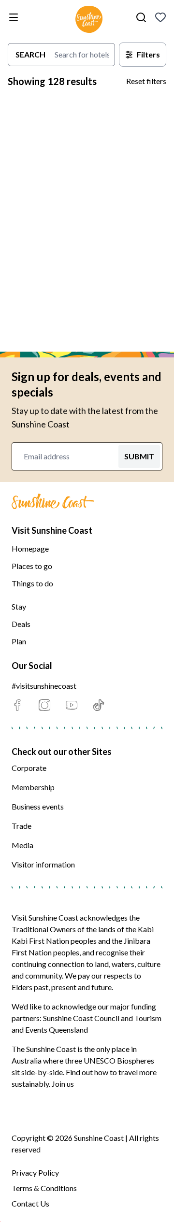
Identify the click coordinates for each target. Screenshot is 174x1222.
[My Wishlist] (160, 17)
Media (22, 845)
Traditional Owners (44, 929)
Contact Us (30, 1203)
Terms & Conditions (44, 1188)
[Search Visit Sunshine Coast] (141, 17)
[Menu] (15, 17)
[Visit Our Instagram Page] (44, 705)
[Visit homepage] (88, 21)
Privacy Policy (35, 1172)
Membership (33, 787)
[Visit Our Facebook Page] (17, 705)
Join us (63, 1083)
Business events (38, 806)
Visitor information (43, 864)
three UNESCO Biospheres (109, 1060)
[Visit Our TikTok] (98, 705)
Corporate (29, 767)
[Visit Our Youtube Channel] (71, 705)
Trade (21, 825)
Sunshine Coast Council (81, 1018)
